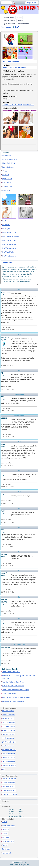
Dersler (20, 20)
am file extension (8, 711)
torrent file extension (9, 750)
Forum (19, 17)
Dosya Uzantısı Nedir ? (10, 159)
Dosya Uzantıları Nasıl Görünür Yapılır (15, 690)
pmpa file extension (9, 790)
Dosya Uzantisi (8, 17)
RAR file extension (8, 734)
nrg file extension (8, 738)
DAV (17, 27)
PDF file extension (8, 754)
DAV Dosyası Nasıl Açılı (10, 236)
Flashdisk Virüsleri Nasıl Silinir (13, 682)
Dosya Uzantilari (9, 20)
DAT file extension (8, 722)
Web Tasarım (7, 186)
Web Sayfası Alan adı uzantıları (13, 686)
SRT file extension (8, 761)
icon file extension (8, 786)
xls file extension (8, 718)
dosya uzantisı (17, 862)
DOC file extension (9, 742)
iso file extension (8, 746)
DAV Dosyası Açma (9, 248)
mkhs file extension (9, 778)
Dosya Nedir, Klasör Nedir (11, 672)
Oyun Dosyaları (9, 24)
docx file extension (8, 726)
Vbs (3, 769)
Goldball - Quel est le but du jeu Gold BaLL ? (18, 105)
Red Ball (5, 845)
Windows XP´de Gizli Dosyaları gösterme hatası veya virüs (19, 677)
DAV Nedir (6, 225)
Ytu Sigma (6, 837)
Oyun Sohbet (7, 179)
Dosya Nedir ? (7, 155)
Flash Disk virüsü (8, 163)
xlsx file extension (8, 730)
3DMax (4, 822)
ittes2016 (5, 829)
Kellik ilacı (6, 190)
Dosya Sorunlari (23, 24)
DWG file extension (9, 765)
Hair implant (6, 853)
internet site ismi (8, 167)
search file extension (9, 794)
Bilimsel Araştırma (8, 826)
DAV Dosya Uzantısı (9, 232)
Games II (5, 175)
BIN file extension (8, 715)
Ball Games (6, 182)
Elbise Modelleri (8, 841)
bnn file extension (8, 782)
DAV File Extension (9, 256)
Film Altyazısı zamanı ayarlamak (13, 701)
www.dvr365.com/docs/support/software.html (19, 110)
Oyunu (4, 171)
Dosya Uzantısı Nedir (9, 693)
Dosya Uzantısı (6, 27)
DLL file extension (8, 757)
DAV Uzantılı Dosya (9, 240)
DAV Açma (6, 229)
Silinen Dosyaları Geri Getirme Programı (16, 697)
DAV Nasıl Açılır (8, 252)
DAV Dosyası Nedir (9, 244)
